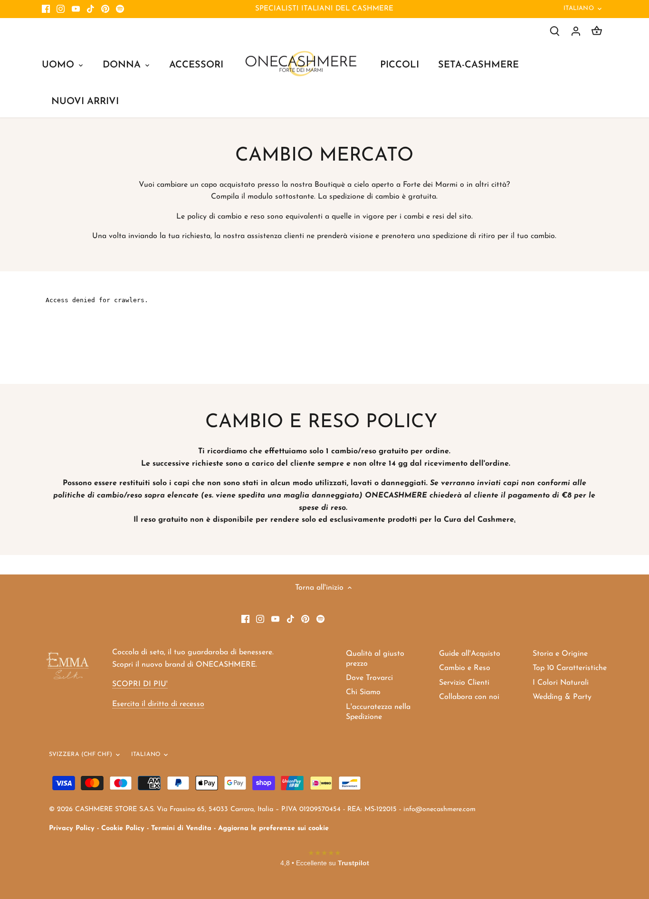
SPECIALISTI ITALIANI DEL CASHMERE (324, 8)
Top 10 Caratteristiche (570, 668)
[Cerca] (554, 31)
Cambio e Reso (464, 668)
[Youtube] (76, 9)
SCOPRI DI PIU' (140, 684)
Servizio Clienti (464, 683)
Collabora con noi (469, 697)
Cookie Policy (122, 828)
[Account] (575, 31)
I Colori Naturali (561, 683)
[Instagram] (61, 9)
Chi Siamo (363, 692)
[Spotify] (120, 9)
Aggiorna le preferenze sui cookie (273, 828)
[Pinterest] (105, 9)
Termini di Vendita (181, 828)
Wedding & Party (562, 697)
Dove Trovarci (369, 678)
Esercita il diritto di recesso (158, 704)
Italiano (578, 8)
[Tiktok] (90, 9)
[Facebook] (46, 9)
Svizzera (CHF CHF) (80, 754)
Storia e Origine (560, 654)
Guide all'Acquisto (469, 654)
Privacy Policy (72, 828)
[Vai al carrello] (596, 31)
